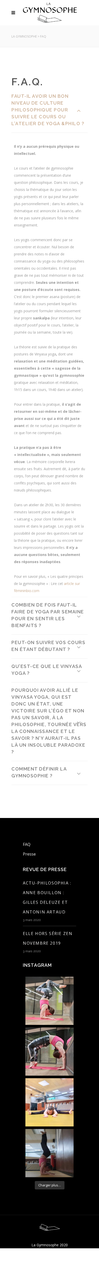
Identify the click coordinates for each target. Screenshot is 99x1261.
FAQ (26, 844)
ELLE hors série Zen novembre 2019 (47, 938)
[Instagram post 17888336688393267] (49, 1001)
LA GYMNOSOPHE (24, 36)
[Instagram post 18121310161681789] (49, 1051)
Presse (29, 854)
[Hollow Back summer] (49, 1153)
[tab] (49, 110)
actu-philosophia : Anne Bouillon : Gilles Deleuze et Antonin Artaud (47, 897)
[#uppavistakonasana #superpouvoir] (49, 1102)
